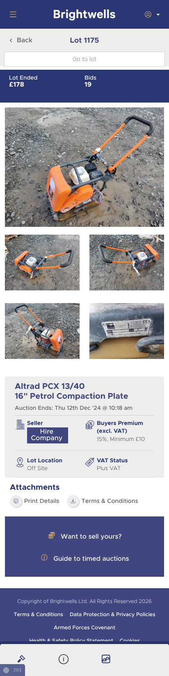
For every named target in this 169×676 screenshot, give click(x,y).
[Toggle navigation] (11, 14)
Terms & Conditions (109, 501)
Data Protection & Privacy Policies (112, 614)
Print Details (41, 501)
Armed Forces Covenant (84, 627)
